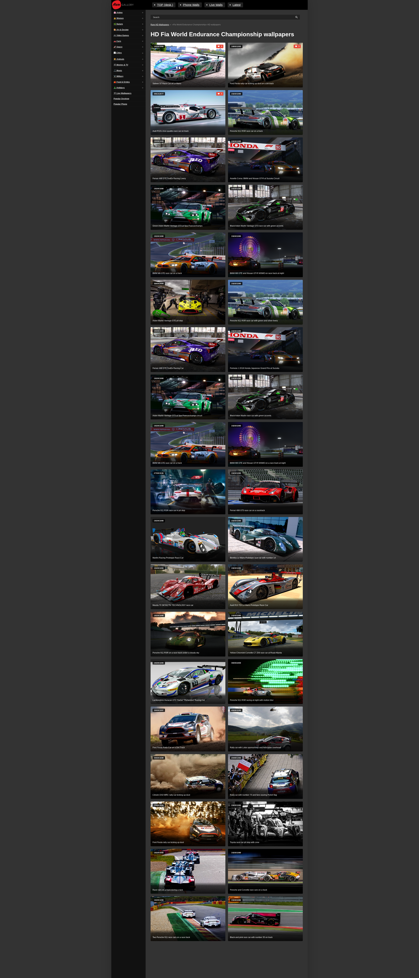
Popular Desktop (121, 99)
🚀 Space (118, 47)
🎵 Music (118, 70)
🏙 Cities (118, 53)
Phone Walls (191, 5)
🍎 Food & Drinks (122, 82)
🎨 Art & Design (121, 30)
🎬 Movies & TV (121, 65)
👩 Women (119, 18)
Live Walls (216, 5)
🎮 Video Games (121, 35)
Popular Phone (120, 104)
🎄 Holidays (119, 88)
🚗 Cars (117, 41)
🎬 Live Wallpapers (122, 93)
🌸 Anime (118, 12)
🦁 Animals (119, 59)
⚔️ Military (118, 76)
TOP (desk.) (165, 5)
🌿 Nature (118, 24)
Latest (237, 5)
